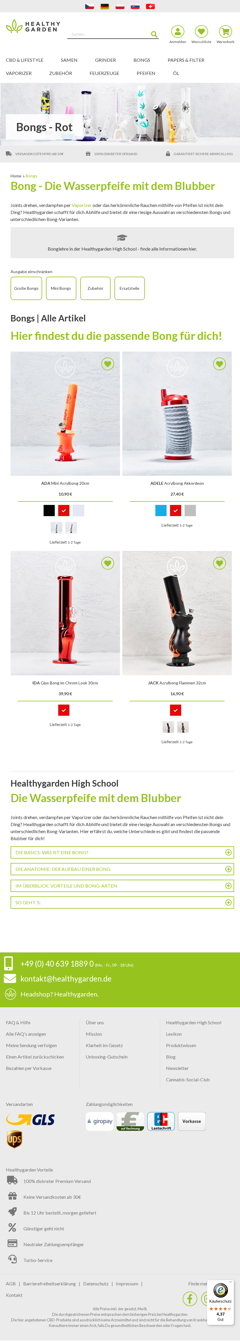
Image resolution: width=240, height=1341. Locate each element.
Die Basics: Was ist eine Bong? (52, 852)
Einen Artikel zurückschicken (35, 1056)
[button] (107, 363)
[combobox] (113, 34)
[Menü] (230, 1283)
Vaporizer (82, 205)
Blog (171, 1056)
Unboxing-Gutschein (107, 1056)
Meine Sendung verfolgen (31, 1045)
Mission (94, 1034)
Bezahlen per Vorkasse (29, 1068)
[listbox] (65, 512)
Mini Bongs (61, 288)
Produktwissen (181, 1045)
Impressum (127, 1283)
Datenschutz (96, 1283)
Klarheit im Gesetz (104, 1045)
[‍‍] (190, 1299)
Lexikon (174, 1034)
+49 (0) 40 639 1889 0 (57, 963)
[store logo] (34, 31)
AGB (11, 1283)
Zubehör (95, 288)
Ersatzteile (129, 288)
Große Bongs (26, 288)
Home (16, 175)
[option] (49, 510)
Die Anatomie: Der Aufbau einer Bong (63, 869)
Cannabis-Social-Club (188, 1079)
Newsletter (177, 1068)
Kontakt (14, 1295)
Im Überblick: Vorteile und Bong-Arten (66, 885)
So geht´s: (28, 902)
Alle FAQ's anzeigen (26, 1034)
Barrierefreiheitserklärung (49, 1283)
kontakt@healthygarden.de (66, 978)
